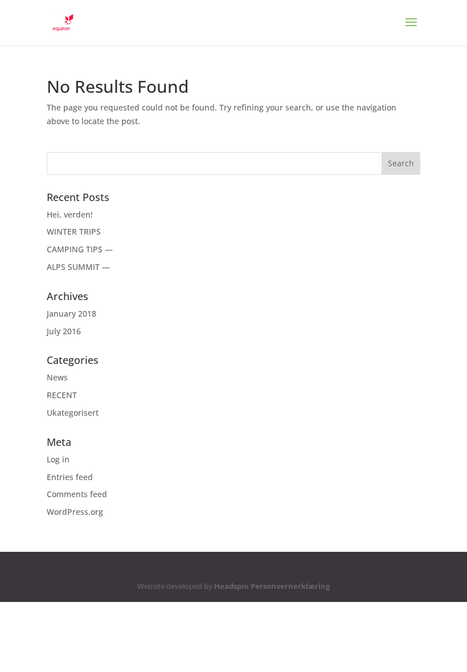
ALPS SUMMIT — (78, 266)
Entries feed (70, 477)
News (57, 377)
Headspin (231, 586)
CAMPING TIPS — (80, 249)
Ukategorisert (73, 412)
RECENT (62, 395)
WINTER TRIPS (74, 231)
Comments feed (77, 494)
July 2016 (64, 331)
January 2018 (71, 313)
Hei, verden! (70, 214)
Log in (58, 459)
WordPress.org (75, 511)
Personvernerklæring (290, 586)
